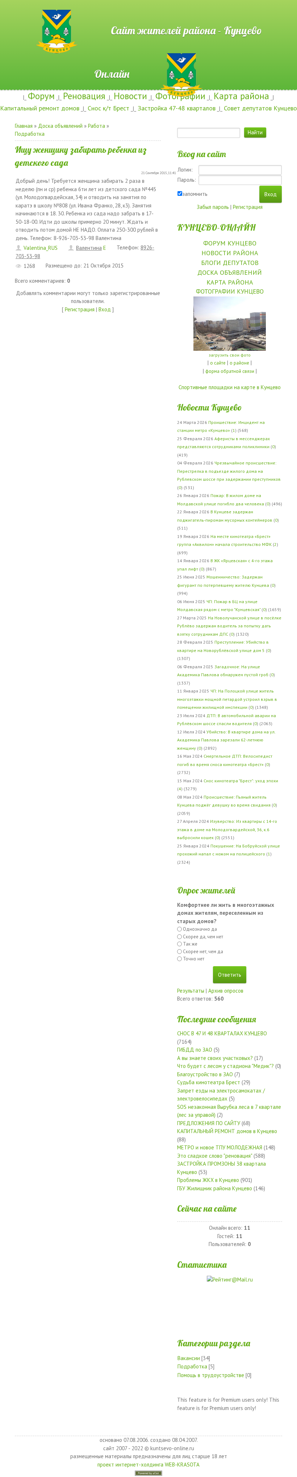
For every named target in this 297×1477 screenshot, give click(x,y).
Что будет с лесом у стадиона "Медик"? (225, 1065)
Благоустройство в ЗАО (205, 1074)
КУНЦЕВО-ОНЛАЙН (216, 227)
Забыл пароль (213, 206)
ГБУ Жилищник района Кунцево (214, 1188)
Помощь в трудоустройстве (210, 1375)
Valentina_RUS (41, 247)
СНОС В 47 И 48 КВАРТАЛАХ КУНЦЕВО (222, 1033)
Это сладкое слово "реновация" (214, 1155)
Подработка (30, 133)
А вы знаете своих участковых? (215, 1058)
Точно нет (193, 959)
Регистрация (80, 309)
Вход (105, 309)
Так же (190, 944)
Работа (96, 125)
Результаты (190, 990)
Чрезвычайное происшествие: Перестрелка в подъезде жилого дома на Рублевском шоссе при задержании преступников (229, 471)
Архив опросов (225, 990)
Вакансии (188, 1358)
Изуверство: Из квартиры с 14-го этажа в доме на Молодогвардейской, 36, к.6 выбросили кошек (227, 829)
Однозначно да (200, 929)
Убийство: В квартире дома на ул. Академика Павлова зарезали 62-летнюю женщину (226, 740)
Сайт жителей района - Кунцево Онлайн (148, 13)
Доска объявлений (60, 125)
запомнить (195, 193)
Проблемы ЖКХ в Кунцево (208, 1180)
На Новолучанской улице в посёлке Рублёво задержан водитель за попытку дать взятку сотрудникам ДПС (229, 626)
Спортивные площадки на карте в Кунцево (230, 387)
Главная (24, 125)
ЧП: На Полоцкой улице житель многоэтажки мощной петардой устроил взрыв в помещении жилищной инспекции (227, 699)
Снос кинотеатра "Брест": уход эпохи (241, 780)
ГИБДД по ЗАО (194, 1049)
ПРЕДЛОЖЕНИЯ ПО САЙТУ (208, 1123)
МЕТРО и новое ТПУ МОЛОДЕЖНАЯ (219, 1147)
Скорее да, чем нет (203, 937)
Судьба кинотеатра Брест (208, 1082)
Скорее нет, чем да (203, 951)
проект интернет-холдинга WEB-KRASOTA (148, 1464)
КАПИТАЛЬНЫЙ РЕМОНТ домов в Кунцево (227, 1131)
